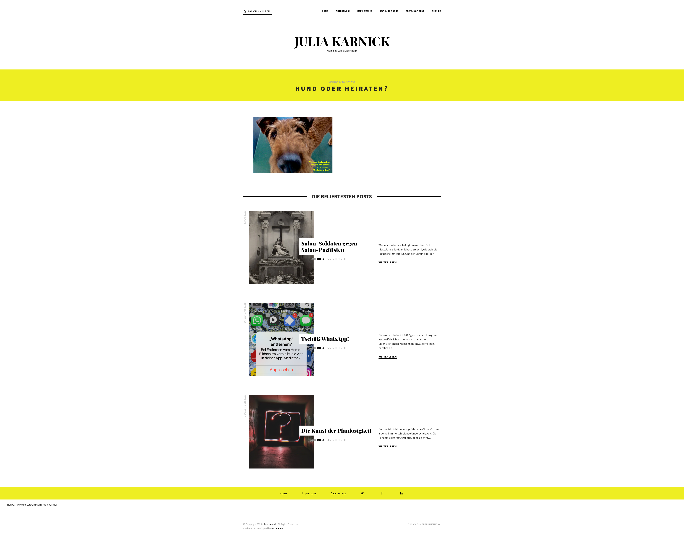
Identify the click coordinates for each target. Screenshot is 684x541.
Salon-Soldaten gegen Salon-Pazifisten (329, 246)
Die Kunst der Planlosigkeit (336, 430)
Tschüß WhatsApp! (325, 338)
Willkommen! (343, 11)
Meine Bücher (364, 11)
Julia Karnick (342, 40)
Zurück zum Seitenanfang (422, 524)
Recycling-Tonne (389, 11)
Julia (320, 259)
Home (325, 11)
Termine (436, 11)
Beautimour (277, 528)
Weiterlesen (388, 262)
